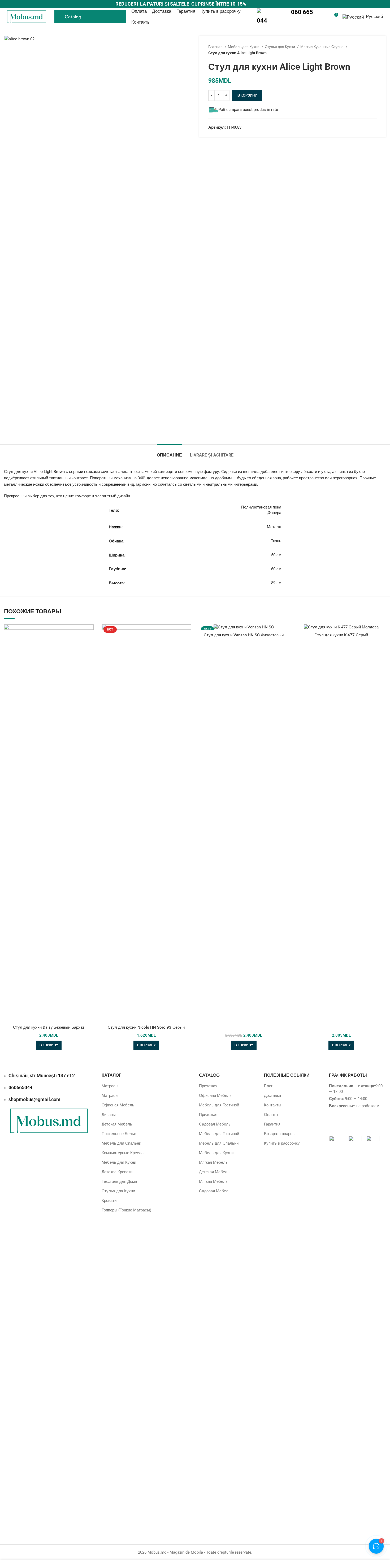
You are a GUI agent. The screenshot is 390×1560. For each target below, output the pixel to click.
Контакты (272, 1105)
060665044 (20, 1087)
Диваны (109, 1114)
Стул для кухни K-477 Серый (341, 635)
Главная (215, 47)
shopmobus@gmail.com (34, 1099)
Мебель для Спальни (121, 1143)
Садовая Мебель (215, 1124)
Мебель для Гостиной (219, 1105)
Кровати (109, 1200)
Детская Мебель (117, 1124)
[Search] (324, 16)
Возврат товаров (279, 1133)
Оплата (271, 1114)
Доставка (272, 1095)
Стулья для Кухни (280, 47)
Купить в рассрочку (282, 1143)
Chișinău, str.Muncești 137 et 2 (41, 1075)
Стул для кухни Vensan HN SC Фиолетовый (244, 635)
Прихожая (208, 1086)
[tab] (169, 452)
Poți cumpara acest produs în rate (248, 109)
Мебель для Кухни (244, 47)
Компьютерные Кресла (123, 1152)
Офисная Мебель (118, 1105)
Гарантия (272, 1124)
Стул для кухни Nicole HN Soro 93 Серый (146, 1027)
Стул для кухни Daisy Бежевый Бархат (48, 1027)
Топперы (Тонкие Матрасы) (126, 1210)
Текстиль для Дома (119, 1181)
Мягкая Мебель (213, 1162)
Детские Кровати (117, 1172)
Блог (268, 1086)
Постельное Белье (119, 1133)
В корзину (247, 95)
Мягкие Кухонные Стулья (322, 47)
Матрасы (110, 1086)
